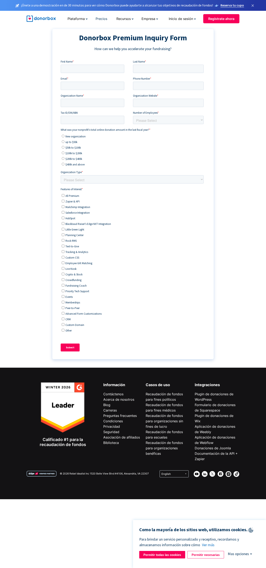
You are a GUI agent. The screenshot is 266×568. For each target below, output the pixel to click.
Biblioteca (111, 443)
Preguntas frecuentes (120, 416)
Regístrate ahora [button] (221, 19)
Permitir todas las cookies (162, 555)
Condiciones (113, 421)
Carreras (110, 410)
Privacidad (111, 426)
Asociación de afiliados (121, 437)
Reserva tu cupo (232, 5)
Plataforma (76, 19)
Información (114, 385)
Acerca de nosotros (118, 399)
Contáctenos (113, 394)
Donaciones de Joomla (213, 448)
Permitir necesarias (206, 555)
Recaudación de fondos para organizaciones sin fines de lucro (164, 421)
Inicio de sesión (181, 19)
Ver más (208, 544)
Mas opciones (238, 553)
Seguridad (111, 432)
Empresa (148, 19)
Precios (101, 19)
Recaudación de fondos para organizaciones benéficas (164, 448)
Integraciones (207, 385)
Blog (106, 405)
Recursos (123, 19)
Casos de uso (158, 385)
